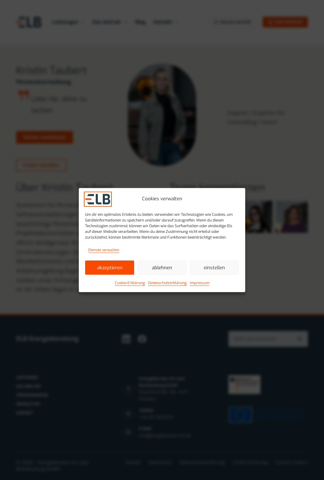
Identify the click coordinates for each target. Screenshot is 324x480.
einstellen (214, 268)
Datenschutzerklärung (167, 283)
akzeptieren (109, 268)
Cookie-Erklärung (130, 283)
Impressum (199, 283)
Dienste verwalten (103, 249)
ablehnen (162, 268)
